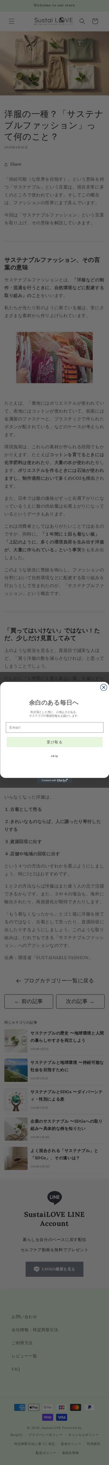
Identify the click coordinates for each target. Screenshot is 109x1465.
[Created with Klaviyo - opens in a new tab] (54, 780)
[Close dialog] (103, 687)
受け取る (54, 742)
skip (54, 756)
